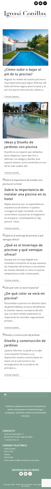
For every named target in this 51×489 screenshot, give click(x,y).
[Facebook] (40, 3)
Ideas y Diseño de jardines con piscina (20, 144)
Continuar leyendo (12, 97)
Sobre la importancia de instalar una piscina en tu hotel (25, 194)
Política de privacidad (24, 484)
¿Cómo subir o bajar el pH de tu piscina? (22, 71)
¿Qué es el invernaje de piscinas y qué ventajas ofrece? (23, 249)
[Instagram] (45, 3)
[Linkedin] (36, 3)
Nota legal (37, 484)
